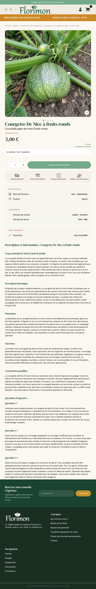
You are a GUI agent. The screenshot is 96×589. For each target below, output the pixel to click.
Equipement (10, 562)
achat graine (23, 275)
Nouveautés (10, 567)
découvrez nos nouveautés (24, 17)
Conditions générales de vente (64, 532)
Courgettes (11, 133)
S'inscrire (83, 493)
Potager (8, 558)
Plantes (8, 553)
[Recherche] (11, 9)
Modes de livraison (58, 523)
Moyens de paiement (59, 527)
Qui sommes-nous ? (59, 519)
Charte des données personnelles (65, 536)
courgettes (10, 302)
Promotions (10, 571)
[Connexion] (80, 9)
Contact (54, 540)
